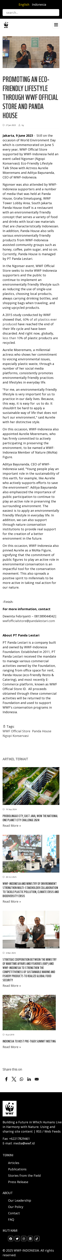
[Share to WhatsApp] (21, 1079)
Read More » (12, 825)
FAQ (11, 1219)
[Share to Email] (37, 1079)
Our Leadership (19, 1200)
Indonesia (39, 4)
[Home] (6, 24)
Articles (13, 1163)
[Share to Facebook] (6, 1079)
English (24, 4)
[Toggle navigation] (56, 25)
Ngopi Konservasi (16, 736)
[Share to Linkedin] (29, 1079)
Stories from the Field (24, 1175)
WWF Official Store (16, 731)
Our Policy (15, 1207)
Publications (17, 1169)
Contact (14, 1213)
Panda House (41, 731)
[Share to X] (14, 1079)
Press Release (18, 1182)
